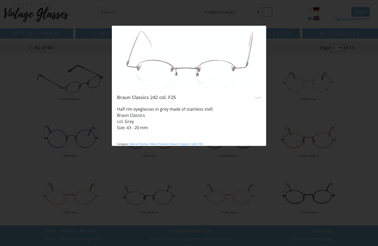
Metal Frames (159, 144)
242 (194, 144)
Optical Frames (138, 144)
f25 (201, 144)
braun (173, 144)
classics (185, 144)
